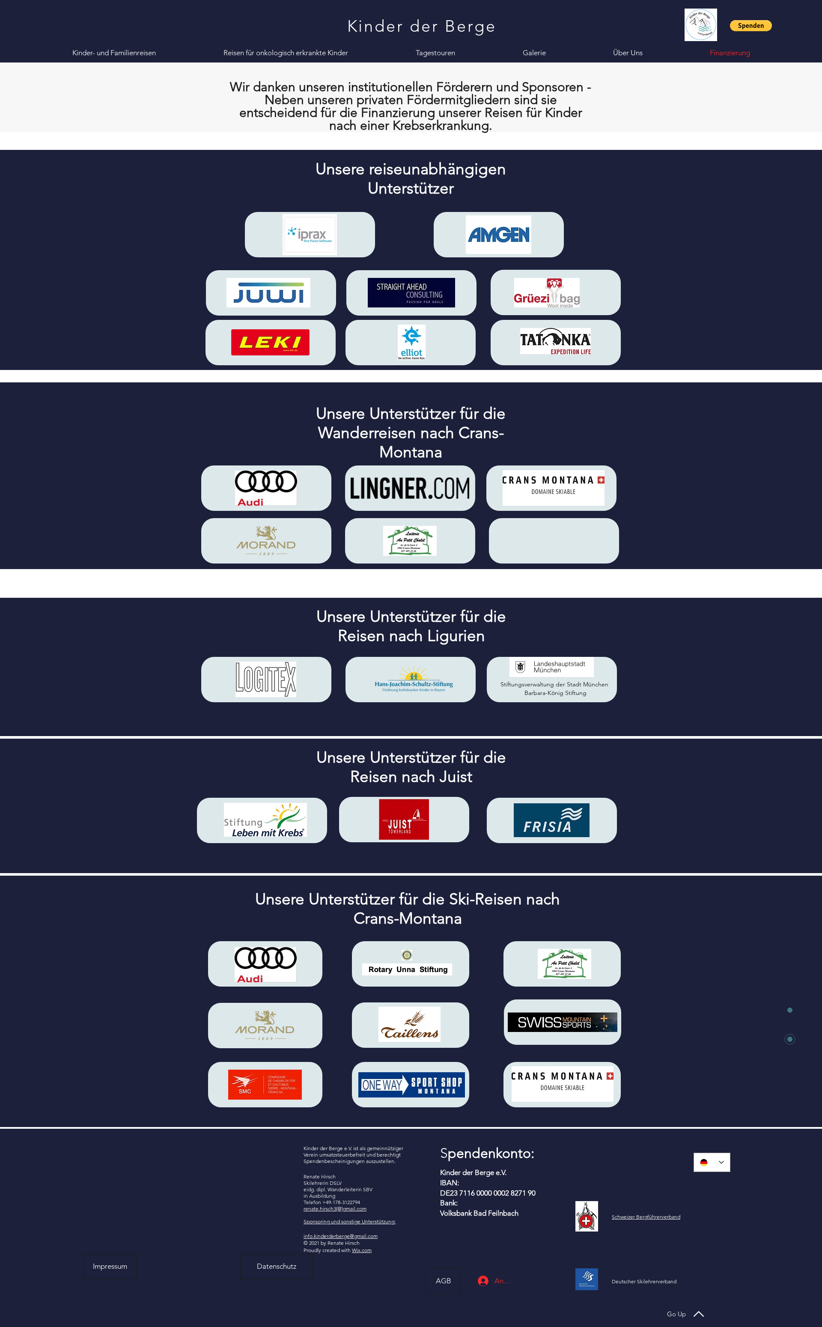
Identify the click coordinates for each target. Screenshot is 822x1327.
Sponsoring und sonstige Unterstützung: (350, 1221)
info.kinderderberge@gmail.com (341, 1236)
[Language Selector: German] (712, 1162)
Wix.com (362, 1250)
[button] (751, 25)
